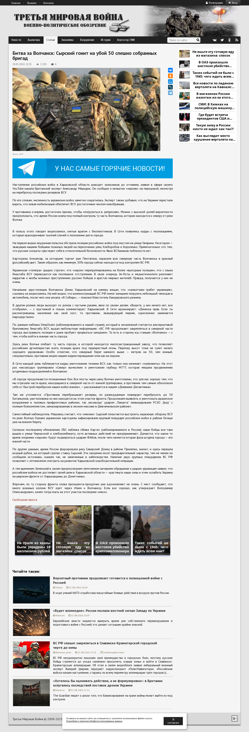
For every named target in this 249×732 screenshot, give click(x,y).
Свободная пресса (24, 500)
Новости (16, 40)
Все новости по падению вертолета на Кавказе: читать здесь (213, 85)
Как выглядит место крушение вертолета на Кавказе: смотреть (213, 138)
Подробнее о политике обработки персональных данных (94, 721)
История (105, 40)
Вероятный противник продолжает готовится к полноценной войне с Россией (107, 580)
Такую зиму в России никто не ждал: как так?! (213, 127)
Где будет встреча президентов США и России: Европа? (213, 117)
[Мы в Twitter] (222, 40)
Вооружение (87, 40)
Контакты (48, 3)
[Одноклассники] (170, 76)
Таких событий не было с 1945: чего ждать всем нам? (213, 75)
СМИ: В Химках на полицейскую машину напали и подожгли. (213, 106)
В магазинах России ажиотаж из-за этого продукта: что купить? (213, 96)
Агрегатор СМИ (126, 40)
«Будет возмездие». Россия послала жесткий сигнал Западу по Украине (109, 610)
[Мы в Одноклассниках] (229, 40)
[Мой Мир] (170, 81)
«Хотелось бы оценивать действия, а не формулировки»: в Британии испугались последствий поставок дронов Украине (107, 683)
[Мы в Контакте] (214, 40)
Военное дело (63, 652)
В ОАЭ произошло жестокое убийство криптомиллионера (213, 64)
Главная (15, 3)
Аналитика (34, 40)
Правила (32, 3)
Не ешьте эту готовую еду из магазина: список (213, 54)
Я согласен (173, 721)
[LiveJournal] (170, 87)
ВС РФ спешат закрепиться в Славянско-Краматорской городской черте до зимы (105, 645)
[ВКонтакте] (170, 70)
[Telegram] (170, 92)
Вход (235, 2)
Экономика (67, 40)
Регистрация (216, 2)
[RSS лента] (236, 40)
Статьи (50, 40)
